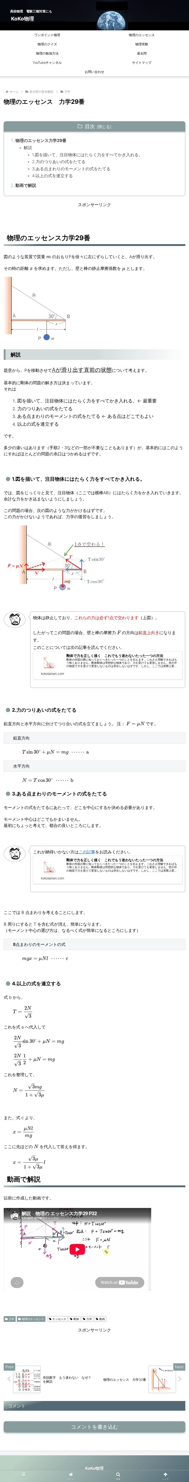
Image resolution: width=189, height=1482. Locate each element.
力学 (11, 1319)
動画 (102, 1319)
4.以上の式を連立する (52, 175)
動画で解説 (25, 185)
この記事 (87, 851)
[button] (175, 940)
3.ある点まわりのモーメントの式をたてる (71, 168)
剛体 (76, 1319)
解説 (28, 147)
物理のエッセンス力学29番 (40, 140)
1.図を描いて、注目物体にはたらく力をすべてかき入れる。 (87, 154)
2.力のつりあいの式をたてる (59, 161)
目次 (90, 126)
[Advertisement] (94, 218)
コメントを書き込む (94, 1427)
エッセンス (59, 1319)
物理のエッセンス (33, 1319)
